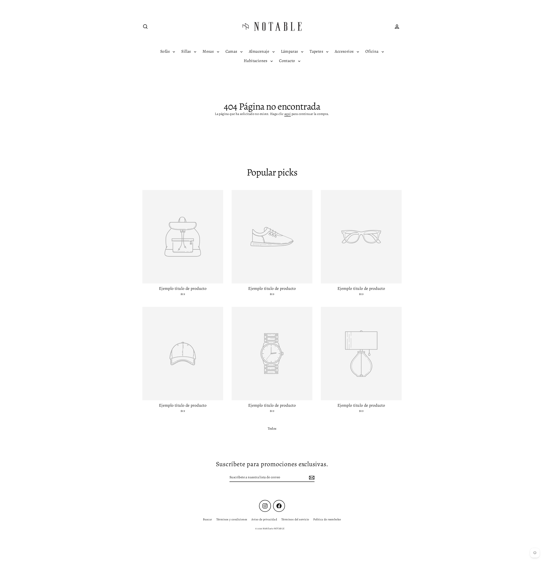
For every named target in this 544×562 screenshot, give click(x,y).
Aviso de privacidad (264, 519)
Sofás (165, 51)
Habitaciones (256, 61)
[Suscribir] (311, 477)
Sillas (186, 51)
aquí (287, 114)
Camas (231, 51)
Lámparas (290, 51)
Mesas (209, 51)
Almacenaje (259, 51)
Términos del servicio (295, 519)
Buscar (207, 519)
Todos (272, 428)
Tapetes (317, 51)
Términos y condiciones (231, 519)
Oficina (372, 51)
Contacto (287, 61)
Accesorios (344, 51)
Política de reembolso (327, 519)
